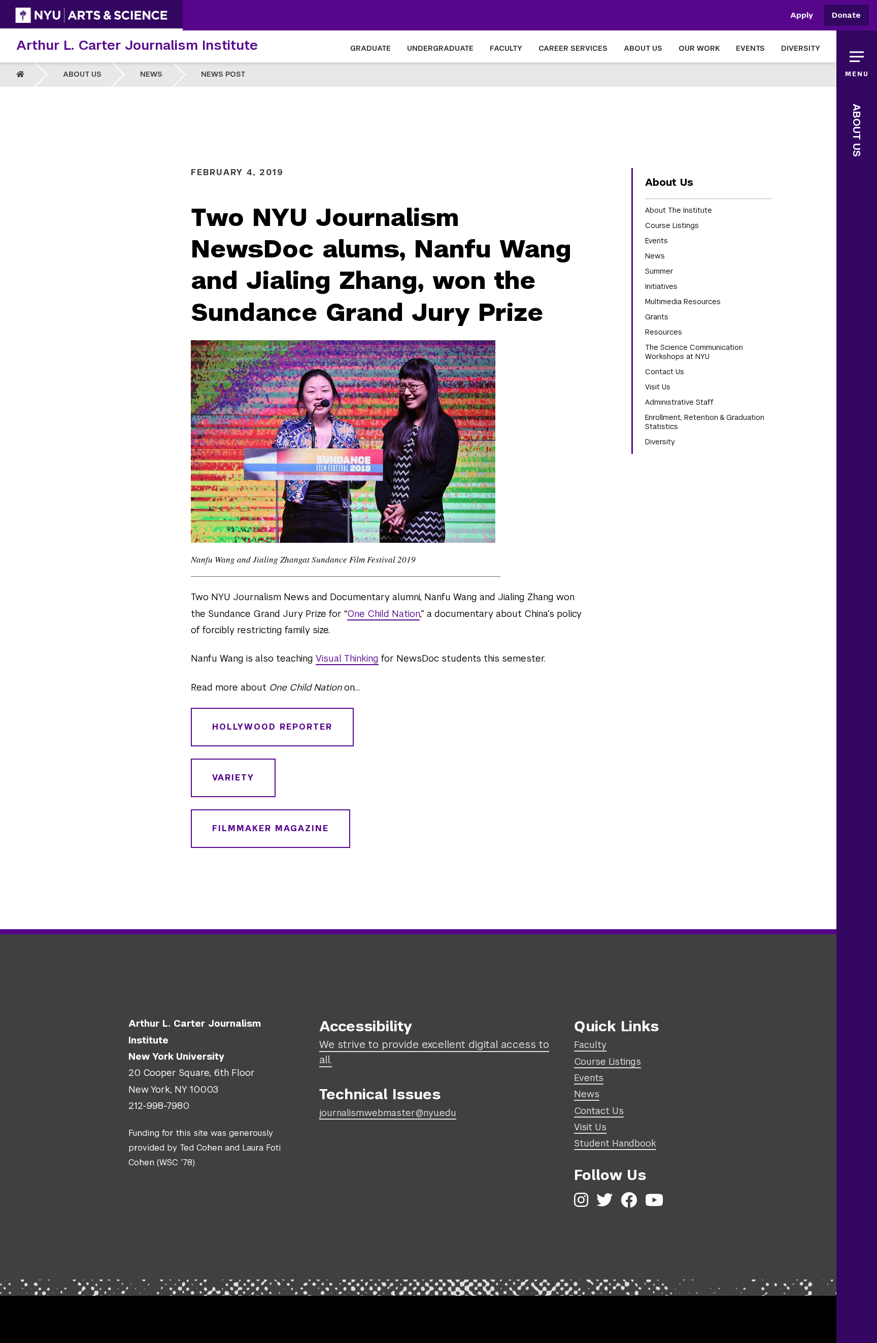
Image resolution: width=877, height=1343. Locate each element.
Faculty (590, 1045)
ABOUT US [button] (643, 48)
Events (656, 240)
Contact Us (664, 371)
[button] (856, 61)
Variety (233, 777)
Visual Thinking (347, 658)
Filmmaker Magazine (270, 828)
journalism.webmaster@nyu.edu (387, 1113)
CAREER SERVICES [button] (573, 48)
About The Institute (678, 210)
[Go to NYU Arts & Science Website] (91, 15)
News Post (223, 74)
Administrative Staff (679, 402)
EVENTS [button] (750, 48)
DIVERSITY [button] (800, 48)
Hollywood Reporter (272, 727)
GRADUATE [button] (370, 48)
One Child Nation (383, 613)
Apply (801, 15)
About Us (82, 74)
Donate (846, 15)
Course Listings (672, 225)
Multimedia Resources (683, 301)
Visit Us (657, 386)
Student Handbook (615, 1143)
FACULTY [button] (506, 48)
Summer (659, 271)
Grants (656, 316)
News (151, 74)
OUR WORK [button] (699, 48)
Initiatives (661, 286)
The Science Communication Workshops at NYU (694, 352)
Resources (663, 332)
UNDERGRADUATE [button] (440, 48)
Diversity (660, 441)
